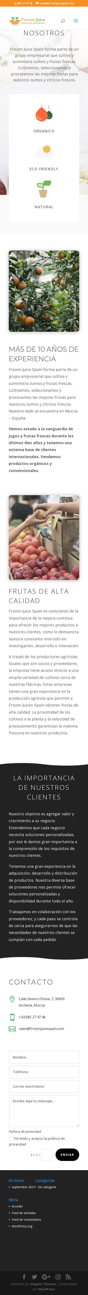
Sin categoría (47, 1187)
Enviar (67, 1155)
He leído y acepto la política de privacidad (37, 1141)
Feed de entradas (24, 1213)
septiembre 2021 (23, 1187)
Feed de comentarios (26, 1219)
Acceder (17, 1206)
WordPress (46, 1289)
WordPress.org (22, 1226)
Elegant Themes (43, 1284)
